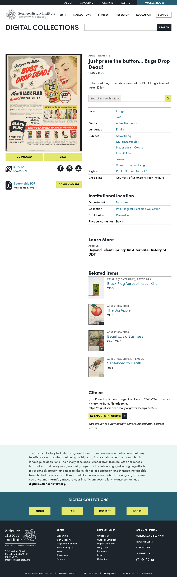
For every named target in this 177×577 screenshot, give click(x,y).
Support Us (143, 553)
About (68, 2)
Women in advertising (130, 165)
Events (125, 2)
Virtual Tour (103, 535)
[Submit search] (168, 98)
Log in (137, 511)
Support (164, 14)
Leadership (62, 535)
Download (24, 156)
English (120, 129)
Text (118, 117)
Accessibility (147, 573)
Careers (61, 559)
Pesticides (144, 279)
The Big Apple (119, 310)
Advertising (123, 136)
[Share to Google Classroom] (78, 168)
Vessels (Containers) (121, 279)
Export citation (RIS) (107, 415)
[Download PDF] (9, 185)
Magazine (86, 2)
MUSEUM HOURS (106, 530)
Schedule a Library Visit (151, 535)
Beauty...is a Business (125, 336)
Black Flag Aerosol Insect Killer (133, 283)
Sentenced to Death (124, 362)
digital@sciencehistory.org (47, 484)
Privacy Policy (109, 573)
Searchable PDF (24, 183)
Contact (105, 511)
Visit (63, 14)
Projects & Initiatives (67, 543)
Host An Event (144, 541)
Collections (82, 14)
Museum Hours (154, 2)
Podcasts (107, 2)
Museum (122, 202)
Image (120, 111)
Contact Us (143, 547)
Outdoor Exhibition (107, 539)
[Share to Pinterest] (69, 168)
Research (122, 14)
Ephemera (137, 358)
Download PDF (69, 184)
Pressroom (62, 555)
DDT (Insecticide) (127, 142)
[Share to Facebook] (60, 168)
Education (143, 14)
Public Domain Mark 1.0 (131, 171)
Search (164, 27)
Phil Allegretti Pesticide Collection (138, 209)
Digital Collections (42, 27)
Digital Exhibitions (106, 543)
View (63, 156)
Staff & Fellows (64, 539)
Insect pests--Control (130, 147)
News (59, 551)
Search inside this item (105, 98)
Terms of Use (128, 573)
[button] (124, 416)
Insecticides (124, 153)
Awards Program (65, 547)
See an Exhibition (146, 530)
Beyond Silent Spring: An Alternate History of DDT (127, 252)
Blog (99, 555)
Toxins (120, 159)
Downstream (124, 215)
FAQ (72, 511)
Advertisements (99, 55)
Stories (103, 14)
